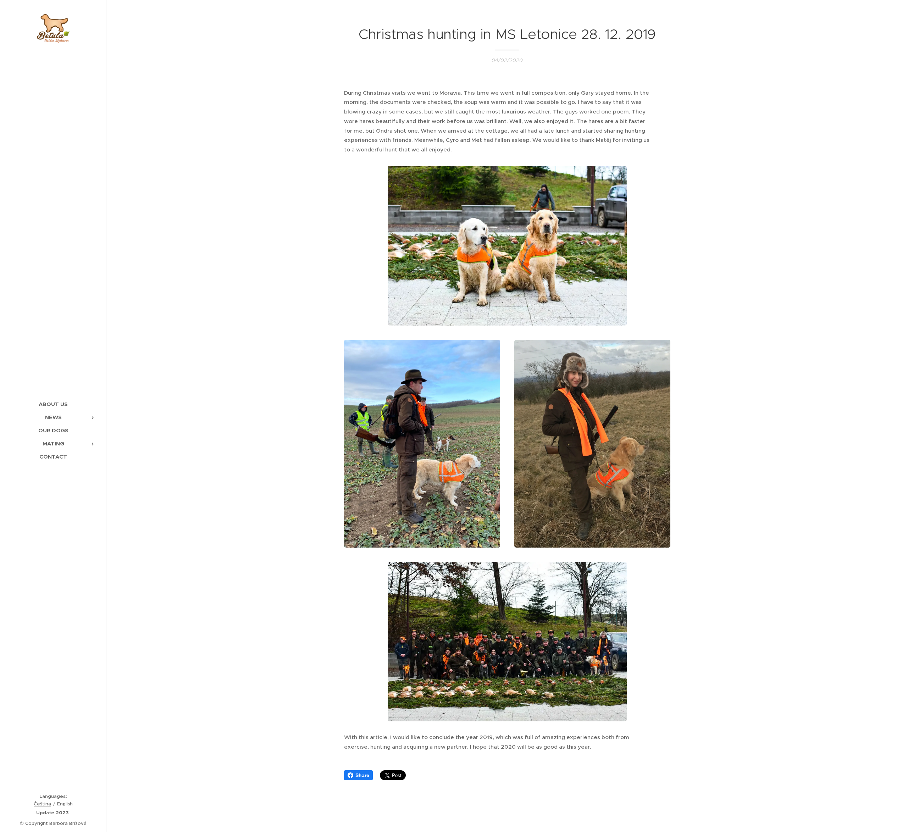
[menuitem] (53, 404)
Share (362, 775)
